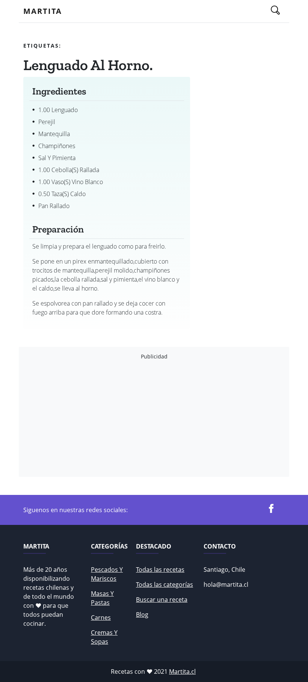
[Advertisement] (154, 418)
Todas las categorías (164, 584)
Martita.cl (182, 671)
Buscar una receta (161, 599)
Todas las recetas (160, 569)
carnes (101, 617)
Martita (42, 11)
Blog (142, 614)
